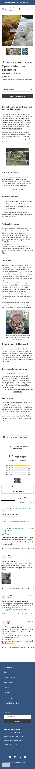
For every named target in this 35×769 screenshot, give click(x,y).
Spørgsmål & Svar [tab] (23, 498)
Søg (5, 672)
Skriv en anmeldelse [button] (18, 487)
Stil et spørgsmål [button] (18, 491)
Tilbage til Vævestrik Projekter (19, 448)
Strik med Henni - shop (20, 762)
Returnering (7, 693)
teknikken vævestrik (16, 128)
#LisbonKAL (13, 383)
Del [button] (5, 521)
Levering (15, 79)
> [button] (22, 652)
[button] (29, 521)
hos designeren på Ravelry (24, 353)
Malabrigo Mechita (22, 228)
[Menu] (32, 9)
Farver (4, 86)
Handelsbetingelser (10, 677)
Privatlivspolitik (8, 682)
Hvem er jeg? (8, 698)
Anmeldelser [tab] (6, 498)
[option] (10, 51)
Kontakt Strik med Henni (11, 703)
